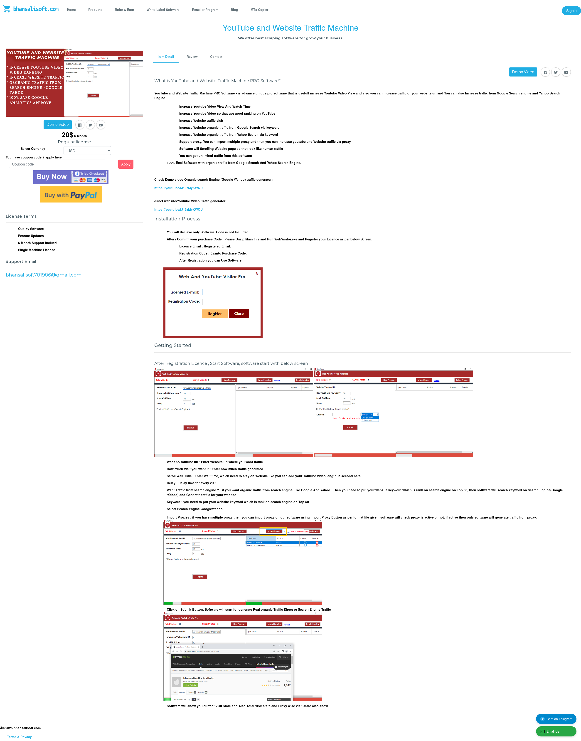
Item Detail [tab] (166, 56)
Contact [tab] (216, 56)
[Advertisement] (74, 329)
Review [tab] (192, 56)
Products (95, 9)
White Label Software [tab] (163, 9)
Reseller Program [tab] (205, 9)
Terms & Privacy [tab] (19, 736)
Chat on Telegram (559, 718)
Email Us (553, 731)
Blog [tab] (234, 9)
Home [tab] (71, 9)
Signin (571, 10)
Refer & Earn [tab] (124, 9)
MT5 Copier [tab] (259, 9)
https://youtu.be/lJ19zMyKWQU (178, 187)
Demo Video (58, 124)
